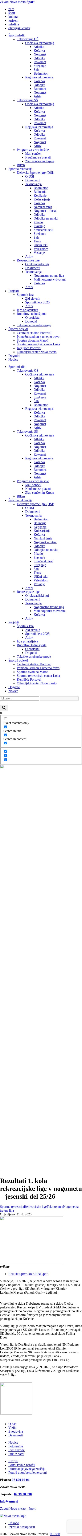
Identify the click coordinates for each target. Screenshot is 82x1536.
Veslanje (39, 252)
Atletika (39, 47)
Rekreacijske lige (28, 260)
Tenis (37, 241)
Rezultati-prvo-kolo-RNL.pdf (28, 1274)
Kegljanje (40, 195)
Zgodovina (15, 1431)
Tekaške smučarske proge (34, 325)
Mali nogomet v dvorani (50, 279)
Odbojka (39, 58)
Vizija (12, 1427)
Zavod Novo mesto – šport (18, 1508)
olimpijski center (19, 28)
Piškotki (13, 1523)
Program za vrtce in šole (33, 150)
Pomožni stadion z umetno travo (38, 336)
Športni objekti (18, 329)
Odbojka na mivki (46, 218)
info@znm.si (9, 1501)
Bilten (21, 165)
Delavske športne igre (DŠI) (35, 172)
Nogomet (40, 54)
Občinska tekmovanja (39, 43)
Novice (13, 359)
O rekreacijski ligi (37, 264)
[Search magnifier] (4, 708)
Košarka (39, 50)
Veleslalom (41, 249)
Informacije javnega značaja (26, 1469)
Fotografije (15, 1446)
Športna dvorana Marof (32, 340)
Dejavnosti (15, 1435)
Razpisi (13, 1461)
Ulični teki (41, 245)
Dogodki (31, 321)
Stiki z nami (16, 1454)
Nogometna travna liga (49, 275)
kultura (13, 16)
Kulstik (55, 1534)
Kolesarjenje (42, 199)
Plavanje (39, 226)
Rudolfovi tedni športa (31, 314)
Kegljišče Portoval (29, 348)
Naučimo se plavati (38, 157)
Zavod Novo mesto (17, 2)
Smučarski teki (43, 230)
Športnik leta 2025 (37, 302)
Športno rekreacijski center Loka (38, 344)
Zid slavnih (32, 298)
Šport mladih (16, 35)
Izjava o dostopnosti (21, 1527)
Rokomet (40, 62)
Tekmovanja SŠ (27, 100)
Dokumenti (32, 180)
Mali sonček (33, 153)
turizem (13, 20)
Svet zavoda (16, 1450)
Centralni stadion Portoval (34, 333)
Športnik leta (25, 294)
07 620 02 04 (20, 1480)
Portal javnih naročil (21, 1465)
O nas (12, 1424)
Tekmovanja (33, 184)
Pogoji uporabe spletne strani (27, 1472)
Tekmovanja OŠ (27, 39)
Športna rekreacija (20, 169)
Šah (36, 69)
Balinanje (40, 191)
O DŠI (29, 176)
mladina (13, 24)
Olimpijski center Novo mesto (37, 352)
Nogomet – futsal (45, 211)
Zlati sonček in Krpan (39, 161)
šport (11, 13)
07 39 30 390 (23, 1494)
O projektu (32, 317)
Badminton (41, 73)
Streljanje (40, 66)
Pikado (38, 222)
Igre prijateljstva (27, 310)
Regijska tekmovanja (39, 77)
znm (11, 9)
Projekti (13, 291)
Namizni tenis (43, 207)
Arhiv (37, 96)
